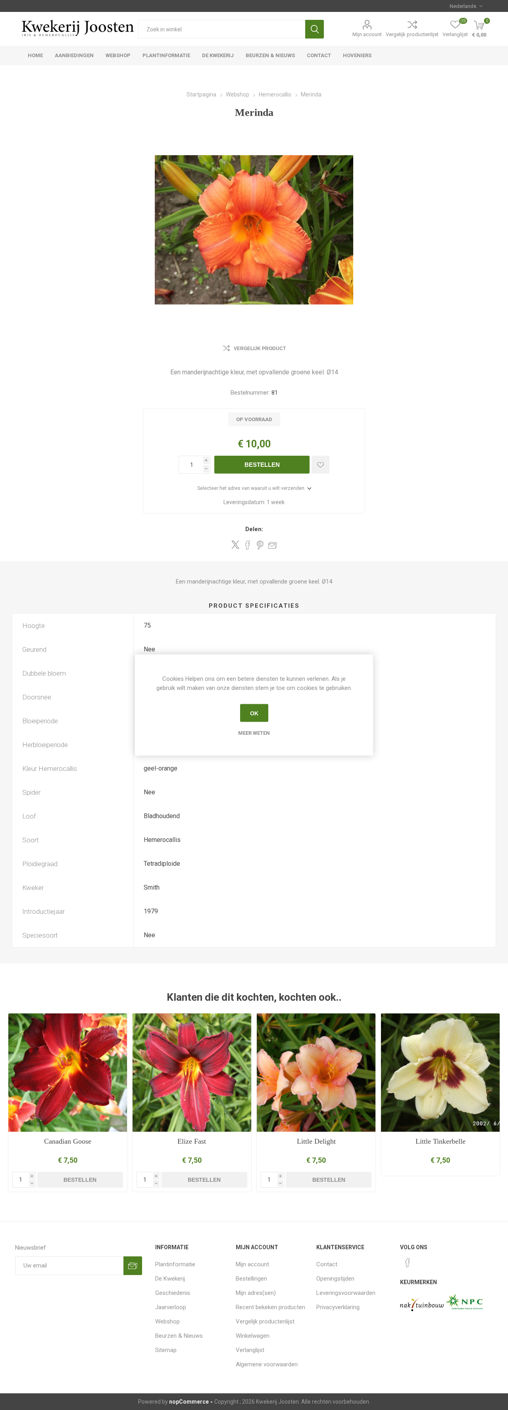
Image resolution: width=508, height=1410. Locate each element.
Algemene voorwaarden (267, 1364)
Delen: (254, 529)
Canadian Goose (67, 1141)
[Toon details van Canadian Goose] (67, 1072)
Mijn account (367, 34)
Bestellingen (251, 1278)
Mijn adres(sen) (256, 1292)
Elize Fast (191, 1141)
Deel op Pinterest (260, 545)
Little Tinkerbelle (441, 1141)
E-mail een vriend (272, 545)
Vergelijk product (260, 348)
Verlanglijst (250, 1350)
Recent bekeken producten (270, 1307)
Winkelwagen (252, 1335)
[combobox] (221, 29)
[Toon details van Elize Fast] (192, 1072)
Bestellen (262, 464)
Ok (254, 713)
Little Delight (316, 1141)
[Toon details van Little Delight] (316, 1072)
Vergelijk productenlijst (412, 34)
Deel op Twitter (235, 545)
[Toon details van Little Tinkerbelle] (440, 1072)
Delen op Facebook (247, 545)
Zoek (314, 29)
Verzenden (132, 1265)
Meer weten (254, 733)
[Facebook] (407, 1262)
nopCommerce (189, 1401)
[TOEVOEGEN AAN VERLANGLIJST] (320, 465)
